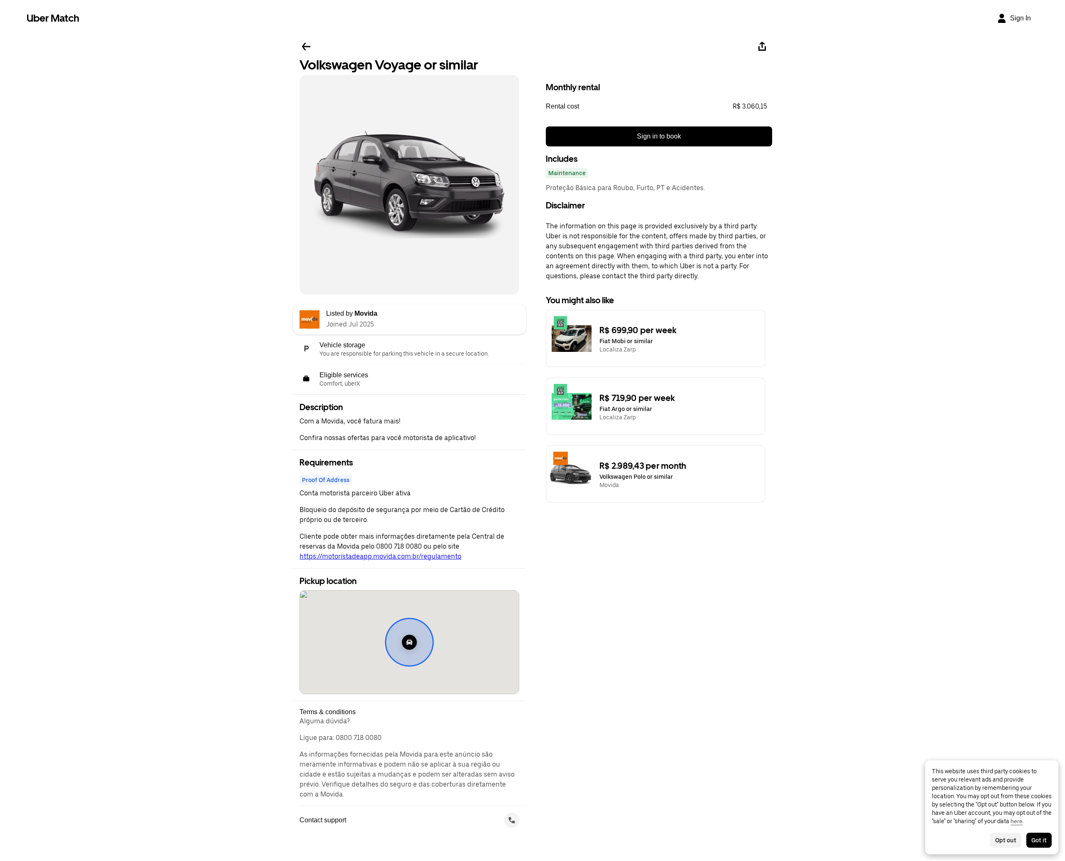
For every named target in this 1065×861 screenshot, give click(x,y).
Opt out (1005, 840)
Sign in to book (659, 136)
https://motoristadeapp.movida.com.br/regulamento (380, 556)
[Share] (762, 47)
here (1017, 821)
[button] (659, 106)
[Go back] (306, 47)
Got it (1039, 840)
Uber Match (53, 18)
